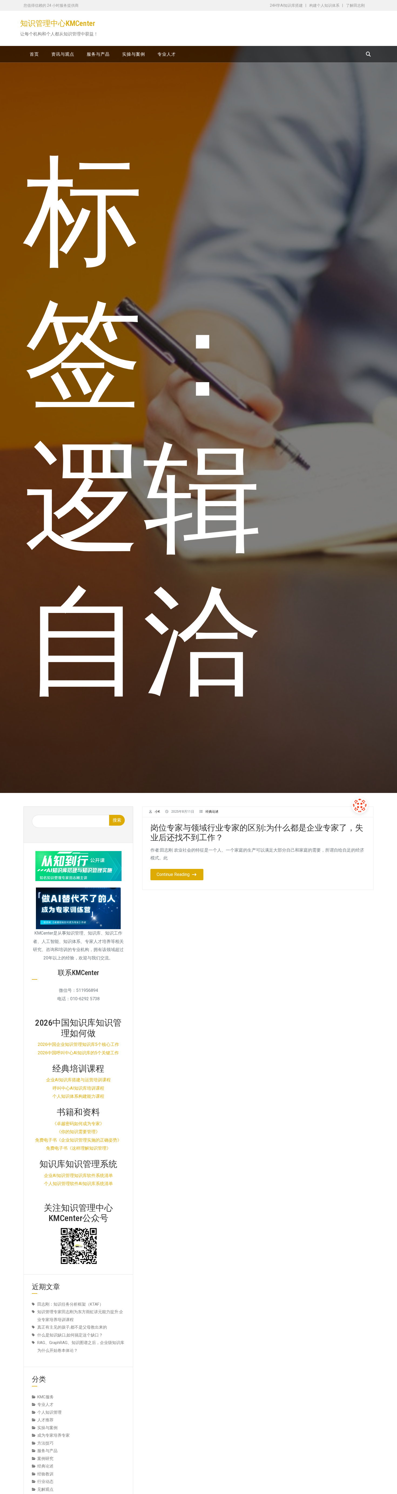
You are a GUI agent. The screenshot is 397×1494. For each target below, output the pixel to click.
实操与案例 (47, 1427)
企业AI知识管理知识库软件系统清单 (78, 1175)
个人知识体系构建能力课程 (78, 1096)
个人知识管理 (49, 1412)
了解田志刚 (355, 5)
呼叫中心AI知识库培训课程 (78, 1088)
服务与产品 (47, 1450)
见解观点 (45, 1489)
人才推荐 (45, 1420)
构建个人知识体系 (324, 5)
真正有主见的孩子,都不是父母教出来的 (72, 1327)
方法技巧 (45, 1443)
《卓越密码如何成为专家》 (78, 1123)
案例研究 (45, 1458)
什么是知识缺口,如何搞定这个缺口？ (70, 1335)
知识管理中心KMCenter (57, 23)
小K (157, 811)
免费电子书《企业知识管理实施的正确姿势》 (78, 1140)
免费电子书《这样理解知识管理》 (78, 1148)
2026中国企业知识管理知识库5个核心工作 (78, 1044)
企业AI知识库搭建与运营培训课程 (78, 1079)
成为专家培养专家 (53, 1435)
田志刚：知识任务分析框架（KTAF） (70, 1304)
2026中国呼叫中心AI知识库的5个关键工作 (78, 1052)
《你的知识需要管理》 (78, 1131)
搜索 (117, 820)
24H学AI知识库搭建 (286, 5)
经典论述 (212, 811)
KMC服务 (45, 1397)
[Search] (368, 54)
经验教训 (45, 1474)
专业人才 (45, 1404)
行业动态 (45, 1481)
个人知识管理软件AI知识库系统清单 (78, 1183)
